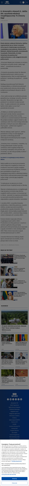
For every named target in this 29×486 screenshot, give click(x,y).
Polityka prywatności (17, 461)
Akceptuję (14, 478)
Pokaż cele (14, 483)
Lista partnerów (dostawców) (9, 474)
